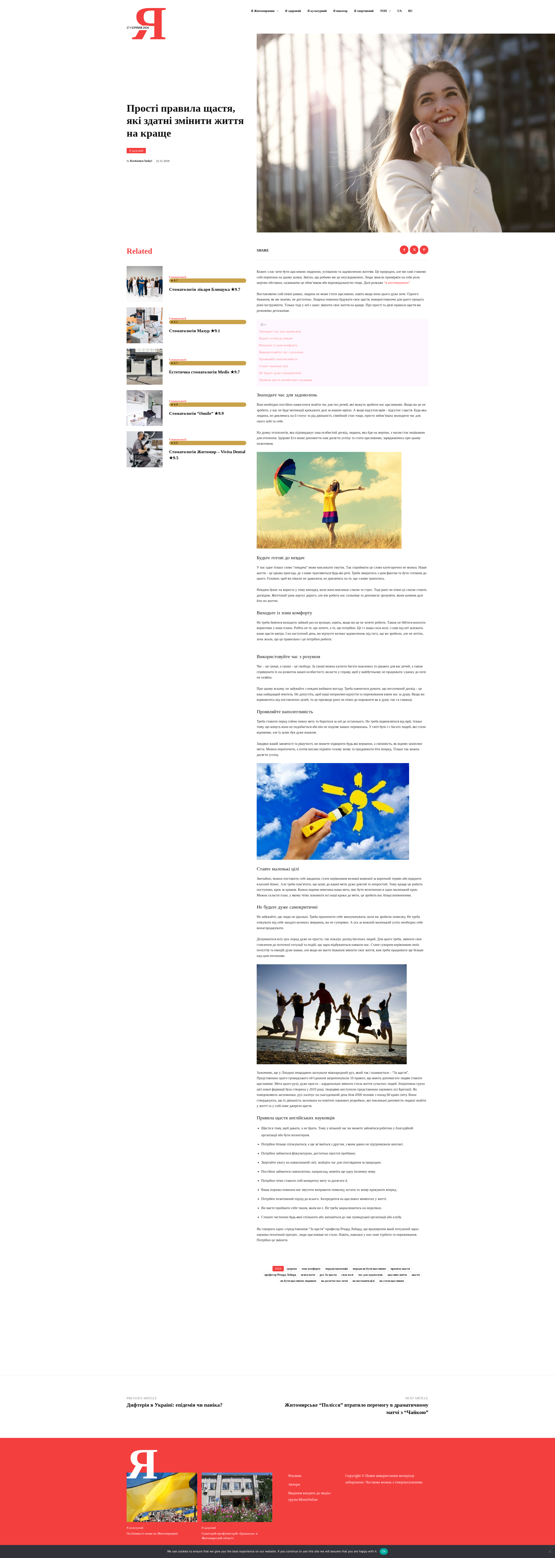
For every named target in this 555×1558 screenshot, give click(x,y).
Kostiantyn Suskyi (141, 160)
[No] (549, 1551)
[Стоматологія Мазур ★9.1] (145, 325)
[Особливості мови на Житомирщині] (162, 1497)
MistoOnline (308, 1500)
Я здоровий (136, 150)
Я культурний (135, 1527)
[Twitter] (414, 249)
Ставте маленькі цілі (273, 366)
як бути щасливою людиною (298, 1280)
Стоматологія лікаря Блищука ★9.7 (204, 289)
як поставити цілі (364, 1280)
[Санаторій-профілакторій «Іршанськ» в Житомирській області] (237, 1497)
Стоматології (177, 277)
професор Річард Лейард (280, 1274)
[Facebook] (404, 249)
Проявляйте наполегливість (278, 359)
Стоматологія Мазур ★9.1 (194, 330)
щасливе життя (397, 1274)
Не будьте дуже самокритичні (280, 373)
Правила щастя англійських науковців (285, 380)
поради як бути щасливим (369, 1268)
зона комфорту (311, 1268)
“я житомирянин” (397, 282)
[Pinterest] (424, 249)
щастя (416, 1274)
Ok (384, 1551)
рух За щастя (328, 1274)
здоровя (292, 1268)
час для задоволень (370, 1274)
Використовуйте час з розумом (281, 352)
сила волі (347, 1274)
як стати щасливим (391, 1280)
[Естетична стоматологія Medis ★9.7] (145, 367)
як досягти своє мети (334, 1280)
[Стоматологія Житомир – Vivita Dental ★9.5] (145, 449)
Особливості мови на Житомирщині (152, 1533)
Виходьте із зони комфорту (278, 345)
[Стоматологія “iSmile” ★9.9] (145, 408)
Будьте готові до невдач (276, 338)
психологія (308, 1274)
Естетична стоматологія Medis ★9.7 (204, 371)
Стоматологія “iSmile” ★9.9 (196, 413)
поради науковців (336, 1268)
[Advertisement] (342, 1322)
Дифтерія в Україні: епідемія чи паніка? (174, 1405)
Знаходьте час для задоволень (280, 331)
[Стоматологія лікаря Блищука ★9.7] (145, 284)
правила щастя (400, 1268)
